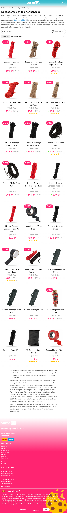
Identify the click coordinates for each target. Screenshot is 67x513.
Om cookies (5, 460)
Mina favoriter (5, 452)
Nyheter (3, 456)
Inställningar (23, 509)
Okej (46, 509)
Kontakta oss (5, 450)
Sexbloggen (5, 462)
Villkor (3, 448)
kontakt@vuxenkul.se (8, 433)
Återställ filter (57, 31)
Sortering (6, 36)
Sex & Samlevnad (6, 464)
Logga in (4, 447)
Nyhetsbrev (4, 458)
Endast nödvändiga (36, 509)
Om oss (3, 454)
